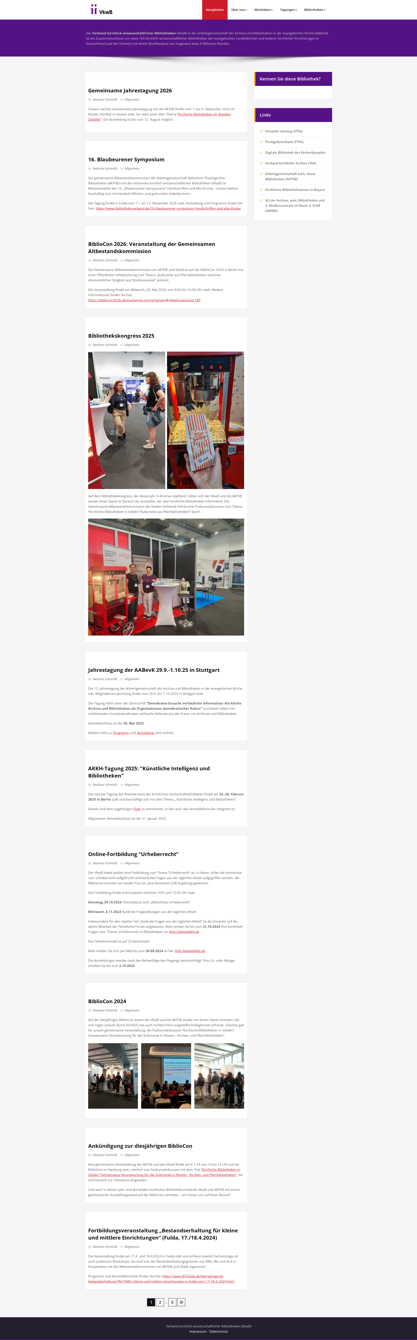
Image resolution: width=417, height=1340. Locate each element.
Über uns (238, 10)
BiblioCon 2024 (107, 1001)
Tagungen (287, 10)
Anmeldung (145, 733)
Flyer (137, 809)
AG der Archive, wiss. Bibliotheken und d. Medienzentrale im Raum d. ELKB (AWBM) (294, 205)
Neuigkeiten (215, 10)
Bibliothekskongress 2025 (121, 335)
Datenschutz (218, 1331)
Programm (121, 733)
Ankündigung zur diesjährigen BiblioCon (140, 1145)
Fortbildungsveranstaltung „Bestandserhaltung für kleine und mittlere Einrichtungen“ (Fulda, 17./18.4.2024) (163, 1234)
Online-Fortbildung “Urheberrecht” (133, 854)
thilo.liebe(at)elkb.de (184, 931)
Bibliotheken (313, 10)
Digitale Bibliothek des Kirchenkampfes (295, 152)
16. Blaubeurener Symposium (126, 159)
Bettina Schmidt (105, 99)
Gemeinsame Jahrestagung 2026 (130, 90)
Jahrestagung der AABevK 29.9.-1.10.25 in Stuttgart (154, 669)
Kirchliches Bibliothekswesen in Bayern (295, 189)
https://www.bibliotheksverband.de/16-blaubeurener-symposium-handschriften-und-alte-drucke (168, 208)
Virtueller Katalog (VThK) (284, 131)
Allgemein (131, 99)
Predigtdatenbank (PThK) (284, 142)
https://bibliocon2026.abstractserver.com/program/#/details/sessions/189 (144, 300)
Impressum (197, 1331)
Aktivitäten (262, 10)
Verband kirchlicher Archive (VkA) (290, 163)
